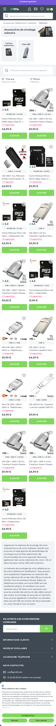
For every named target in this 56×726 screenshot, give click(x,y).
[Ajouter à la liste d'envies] (23, 89)
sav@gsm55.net (14, 672)
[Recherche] (6, 16)
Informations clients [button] (16, 640)
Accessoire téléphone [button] (16, 657)
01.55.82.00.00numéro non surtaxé (24, 677)
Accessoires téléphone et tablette (19, 23)
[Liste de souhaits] (41, 9)
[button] (14, 124)
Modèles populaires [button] (15, 648)
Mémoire (43, 23)
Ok (46, 629)
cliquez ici (6, 707)
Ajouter (14, 136)
